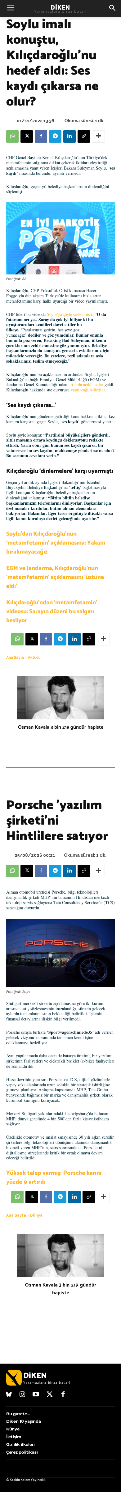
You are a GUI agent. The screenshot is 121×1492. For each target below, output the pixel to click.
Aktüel (34, 657)
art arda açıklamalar (87, 384)
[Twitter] (49, 1395)
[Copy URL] (84, 136)
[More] (98, 136)
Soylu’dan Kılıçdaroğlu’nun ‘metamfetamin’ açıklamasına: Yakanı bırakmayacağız (55, 543)
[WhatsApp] (12, 136)
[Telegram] (55, 136)
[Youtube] (36, 1395)
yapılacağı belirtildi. (87, 390)
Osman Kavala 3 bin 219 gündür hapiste (60, 727)
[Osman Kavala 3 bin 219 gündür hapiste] (60, 697)
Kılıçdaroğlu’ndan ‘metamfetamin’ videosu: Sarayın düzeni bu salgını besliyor (51, 611)
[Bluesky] (9, 1395)
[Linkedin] (69, 136)
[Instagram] (22, 1395)
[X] (26, 136)
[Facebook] (41, 136)
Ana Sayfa (15, 657)
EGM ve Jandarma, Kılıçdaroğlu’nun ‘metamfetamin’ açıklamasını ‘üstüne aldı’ (55, 577)
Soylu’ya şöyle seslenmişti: (71, 314)
